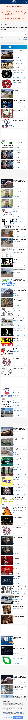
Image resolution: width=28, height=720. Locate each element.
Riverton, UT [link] (15, 92)
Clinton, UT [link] (15, 292)
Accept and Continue (18, 717)
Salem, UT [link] (15, 451)
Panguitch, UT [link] (15, 221)
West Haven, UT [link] (16, 191)
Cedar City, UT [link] (15, 53)
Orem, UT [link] (15, 112)
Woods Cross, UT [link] (16, 282)
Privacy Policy (7, 711)
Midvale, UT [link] (15, 469)
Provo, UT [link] (15, 152)
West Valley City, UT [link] (16, 63)
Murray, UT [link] (15, 211)
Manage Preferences (8, 717)
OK (26, 699)
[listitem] (14, 54)
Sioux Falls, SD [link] (16, 82)
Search (6, 24)
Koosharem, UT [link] (16, 300)
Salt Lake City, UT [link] (16, 72)
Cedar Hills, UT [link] (16, 310)
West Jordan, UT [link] (16, 330)
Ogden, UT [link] (15, 261)
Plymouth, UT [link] (15, 102)
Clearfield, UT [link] (15, 650)
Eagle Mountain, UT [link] (16, 320)
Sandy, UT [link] (15, 441)
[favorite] (25, 57)
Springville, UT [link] (15, 599)
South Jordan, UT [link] (16, 340)
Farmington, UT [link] (16, 510)
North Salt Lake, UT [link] (16, 142)
